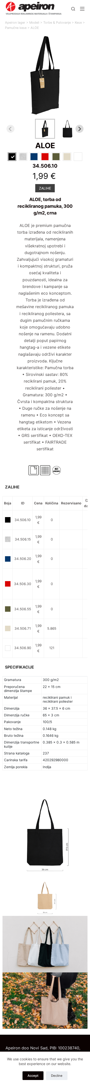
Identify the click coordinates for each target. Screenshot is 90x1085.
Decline (56, 1076)
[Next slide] (80, 129)
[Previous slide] (10, 129)
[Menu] (82, 8)
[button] (45, 129)
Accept (33, 1076)
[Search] (73, 9)
